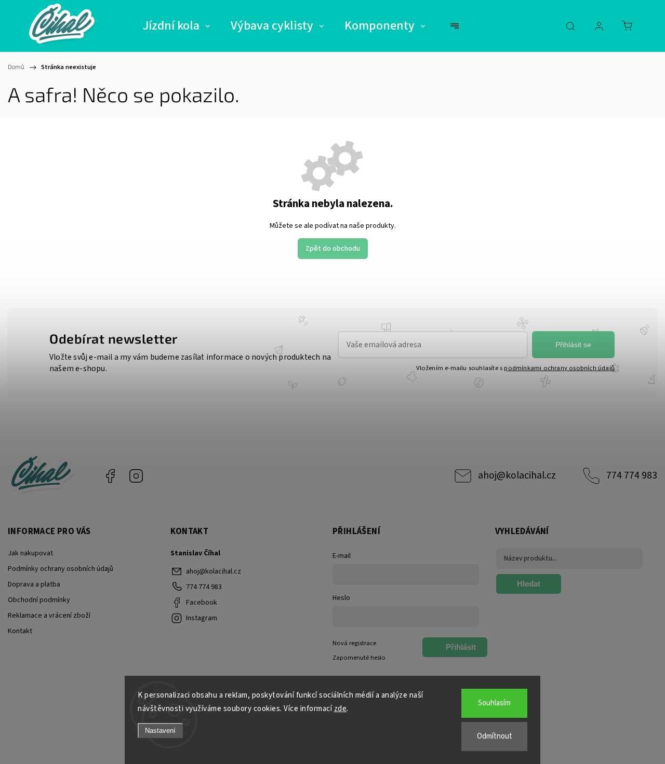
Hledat (528, 583)
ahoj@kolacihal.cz (517, 475)
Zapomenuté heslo (358, 657)
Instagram (136, 476)
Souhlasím (494, 703)
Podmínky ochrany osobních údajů (60, 569)
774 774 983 (631, 475)
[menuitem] (176, 26)
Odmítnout (494, 736)
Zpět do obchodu (332, 248)
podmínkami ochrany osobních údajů (559, 368)
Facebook (110, 476)
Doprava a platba (34, 584)
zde (340, 708)
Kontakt (20, 631)
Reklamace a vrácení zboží (49, 615)
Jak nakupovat (30, 553)
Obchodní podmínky (39, 600)
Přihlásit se (573, 344)
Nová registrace (354, 643)
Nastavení (160, 730)
